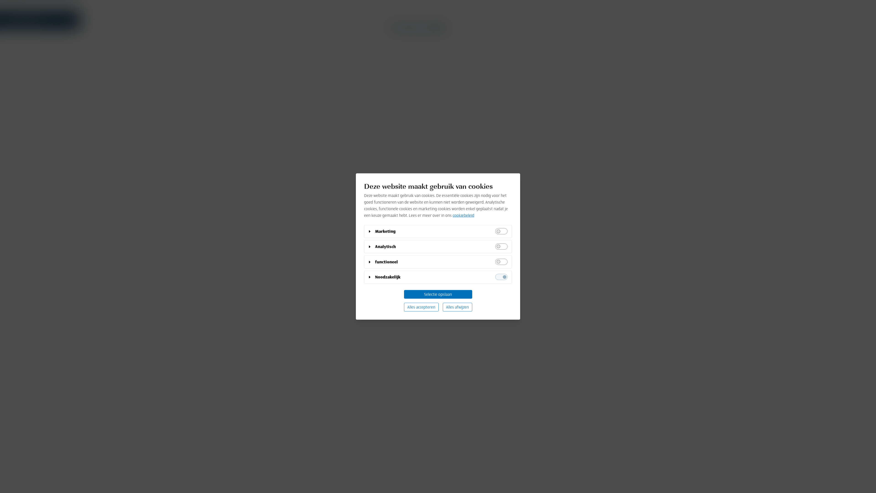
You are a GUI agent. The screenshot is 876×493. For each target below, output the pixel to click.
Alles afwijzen (457, 306)
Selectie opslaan (438, 294)
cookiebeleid (463, 215)
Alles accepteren (421, 306)
